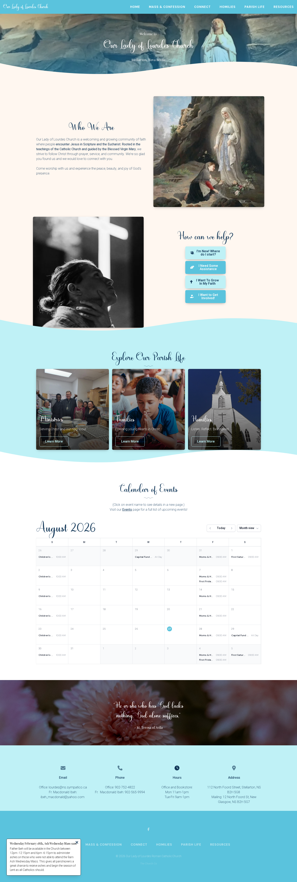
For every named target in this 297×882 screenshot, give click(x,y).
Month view (246, 528)
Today (221, 528)
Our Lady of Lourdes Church (25, 7)
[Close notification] (77, 843)
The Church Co (148, 863)
